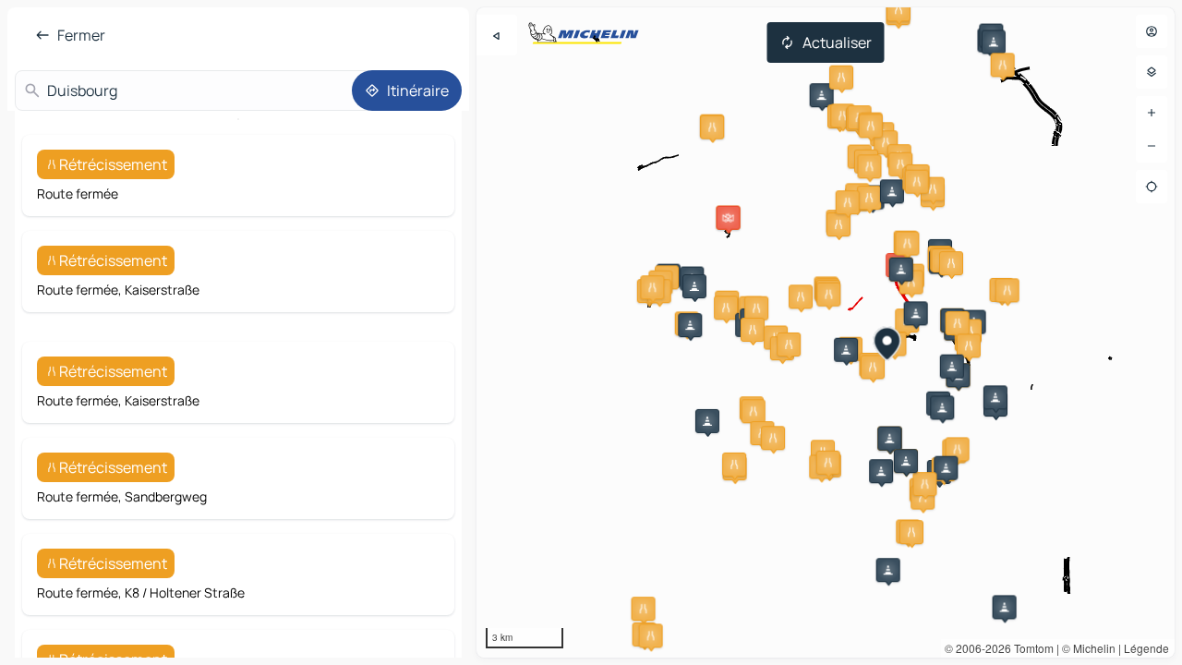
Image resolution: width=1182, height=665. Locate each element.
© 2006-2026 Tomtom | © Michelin (1030, 648)
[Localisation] (1151, 186)
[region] (825, 332)
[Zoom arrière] (1151, 146)
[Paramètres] (1151, 72)
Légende (1146, 648)
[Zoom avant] (1151, 112)
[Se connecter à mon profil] (1151, 31)
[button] (822, 95)
